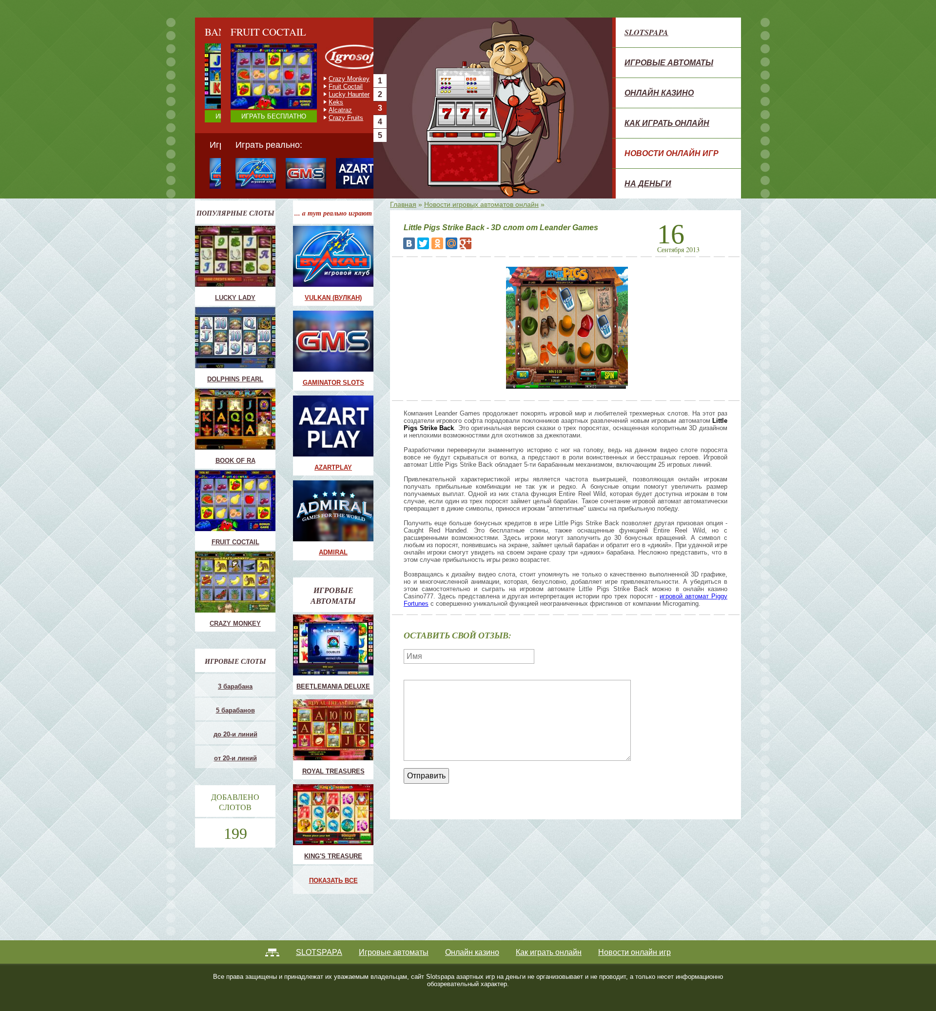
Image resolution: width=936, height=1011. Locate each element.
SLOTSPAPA (646, 32)
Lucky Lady (235, 297)
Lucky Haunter (323, 94)
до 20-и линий (235, 734)
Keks (310, 102)
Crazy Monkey (323, 78)
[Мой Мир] (451, 243)
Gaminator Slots (333, 382)
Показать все (333, 880)
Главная (403, 204)
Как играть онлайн (666, 123)
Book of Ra (235, 460)
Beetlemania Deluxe (333, 686)
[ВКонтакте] (409, 243)
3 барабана (235, 686)
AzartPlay (333, 467)
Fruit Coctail (320, 86)
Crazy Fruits (320, 117)
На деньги (647, 183)
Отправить (426, 776)
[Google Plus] (465, 243)
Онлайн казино (659, 92)
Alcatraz (314, 110)
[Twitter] (423, 243)
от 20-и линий (235, 758)
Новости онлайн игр (671, 153)
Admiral (333, 552)
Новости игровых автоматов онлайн (481, 204)
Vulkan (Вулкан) (333, 297)
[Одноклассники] (437, 243)
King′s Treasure (333, 856)
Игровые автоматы (668, 62)
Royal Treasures (333, 771)
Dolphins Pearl (235, 379)
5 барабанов (235, 710)
